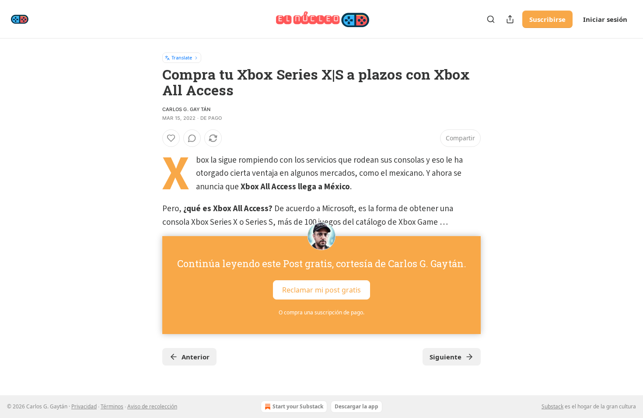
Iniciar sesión (605, 19)
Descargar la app (356, 406)
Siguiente (445, 356)
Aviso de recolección (152, 406)
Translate (181, 57)
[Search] (491, 19)
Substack (552, 406)
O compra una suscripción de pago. (321, 312)
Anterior (196, 356)
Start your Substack (298, 406)
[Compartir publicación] (510, 19)
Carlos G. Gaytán (186, 109)
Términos (112, 406)
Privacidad (84, 406)
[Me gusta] (171, 138)
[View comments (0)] (192, 138)
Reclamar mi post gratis (321, 290)
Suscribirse (547, 19)
